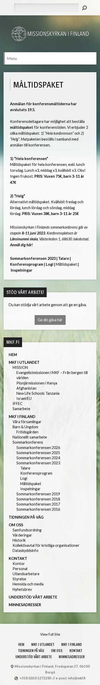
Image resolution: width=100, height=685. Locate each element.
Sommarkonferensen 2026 (38, 447)
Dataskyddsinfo (25, 550)
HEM (13, 354)
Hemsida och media (28, 584)
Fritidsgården (27, 432)
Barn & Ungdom (25, 427)
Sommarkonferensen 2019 (38, 494)
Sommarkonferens (28, 442)
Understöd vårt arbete (33, 597)
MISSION (20, 367)
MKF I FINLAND (22, 416)
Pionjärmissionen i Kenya (36, 383)
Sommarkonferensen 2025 (38, 453)
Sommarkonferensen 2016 (38, 509)
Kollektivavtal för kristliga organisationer (46, 545)
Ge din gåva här (50, 320)
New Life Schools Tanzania (37, 393)
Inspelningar (21, 270)
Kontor (19, 563)
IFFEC (18, 403)
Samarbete (21, 408)
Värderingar (22, 535)
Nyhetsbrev (22, 589)
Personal (20, 568)
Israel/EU (24, 398)
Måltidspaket (30, 483)
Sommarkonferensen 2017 (38, 504)
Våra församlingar (27, 422)
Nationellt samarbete (30, 437)
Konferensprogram (26, 264)
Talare (63, 258)
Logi (49, 264)
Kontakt (18, 558)
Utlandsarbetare (26, 574)
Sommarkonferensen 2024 (38, 458)
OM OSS (16, 525)
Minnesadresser (25, 605)
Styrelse (19, 579)
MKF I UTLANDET (24, 362)
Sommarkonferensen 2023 (33, 258)
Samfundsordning (27, 530)
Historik (19, 540)
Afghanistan (26, 388)
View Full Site (50, 634)
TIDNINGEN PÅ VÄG (26, 517)
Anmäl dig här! (21, 245)
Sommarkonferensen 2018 (38, 499)
